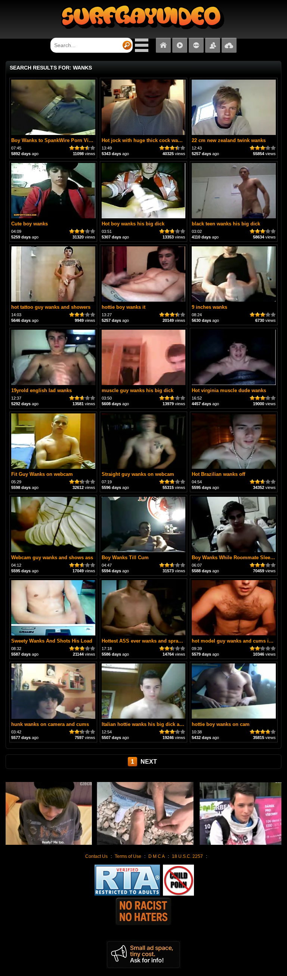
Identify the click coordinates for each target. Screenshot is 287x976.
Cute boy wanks (29, 224)
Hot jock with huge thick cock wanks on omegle (157, 140)
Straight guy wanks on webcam (138, 474)
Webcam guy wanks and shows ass (52, 557)
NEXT (149, 761)
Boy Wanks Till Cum (125, 557)
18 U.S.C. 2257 (187, 856)
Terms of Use (128, 856)
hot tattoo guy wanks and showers (50, 307)
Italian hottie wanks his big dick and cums (151, 724)
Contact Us (96, 856)
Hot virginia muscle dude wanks (229, 390)
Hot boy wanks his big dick (133, 224)
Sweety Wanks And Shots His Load (51, 641)
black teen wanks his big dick (226, 224)
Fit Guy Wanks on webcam (42, 474)
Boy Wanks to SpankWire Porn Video (54, 140)
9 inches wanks (209, 307)
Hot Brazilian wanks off (218, 474)
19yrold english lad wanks (41, 390)
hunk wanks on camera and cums (50, 724)
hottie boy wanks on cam (221, 724)
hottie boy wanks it (123, 307)
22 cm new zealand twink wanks (229, 140)
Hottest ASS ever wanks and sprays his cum (153, 641)
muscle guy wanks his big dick (137, 390)
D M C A (156, 856)
